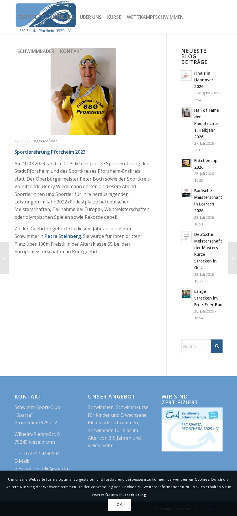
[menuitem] (30, 17)
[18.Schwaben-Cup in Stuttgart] (232, 258)
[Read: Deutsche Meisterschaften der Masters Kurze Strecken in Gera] (186, 237)
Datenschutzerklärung (125, 494)
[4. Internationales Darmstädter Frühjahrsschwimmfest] (4, 258)
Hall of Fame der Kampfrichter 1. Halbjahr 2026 (207, 123)
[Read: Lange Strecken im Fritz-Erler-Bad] (186, 294)
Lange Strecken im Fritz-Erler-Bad (208, 298)
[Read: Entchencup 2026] (186, 163)
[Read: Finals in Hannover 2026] (186, 75)
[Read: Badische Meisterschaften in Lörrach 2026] (186, 193)
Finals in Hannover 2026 (203, 79)
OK (119, 504)
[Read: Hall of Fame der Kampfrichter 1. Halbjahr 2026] (186, 112)
